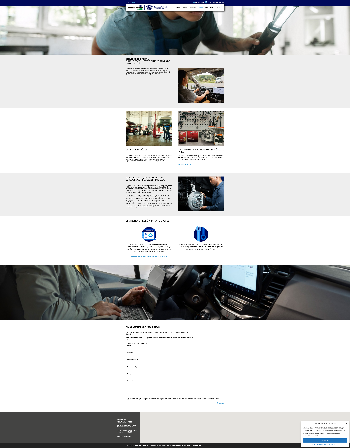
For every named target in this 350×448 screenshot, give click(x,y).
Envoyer (220, 403)
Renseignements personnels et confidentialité (185, 445)
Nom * (129, 345)
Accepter (325, 440)
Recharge (193, 7)
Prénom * (130, 352)
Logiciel (185, 7)
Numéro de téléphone (133, 366)
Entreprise (130, 374)
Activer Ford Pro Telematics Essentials (149, 256)
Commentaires (131, 381)
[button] (346, 423)
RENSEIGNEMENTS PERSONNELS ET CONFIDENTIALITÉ (325, 444)
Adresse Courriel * (132, 359)
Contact (218, 7)
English (133, 2)
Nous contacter (185, 164)
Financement (209, 7)
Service (201, 7)
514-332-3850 (199, 2)
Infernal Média (143, 445)
